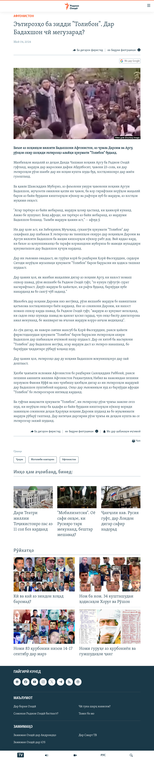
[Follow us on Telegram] (60, 682)
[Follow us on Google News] (17, 682)
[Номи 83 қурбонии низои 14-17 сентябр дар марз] (44, 626)
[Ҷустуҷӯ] (131, 755)
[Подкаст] (78, 682)
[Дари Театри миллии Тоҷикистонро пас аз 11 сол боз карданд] (33, 497)
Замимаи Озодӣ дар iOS (29, 742)
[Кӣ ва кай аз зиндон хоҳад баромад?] (44, 574)
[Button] (88, 50)
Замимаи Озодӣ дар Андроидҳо (35, 735)
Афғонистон (24, 16)
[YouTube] (75, 755)
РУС (103, 755)
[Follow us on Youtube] (34, 682)
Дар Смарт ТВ (88, 735)
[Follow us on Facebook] (25, 682)
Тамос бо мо (86, 713)
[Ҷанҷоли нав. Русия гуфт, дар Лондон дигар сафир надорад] (120, 497)
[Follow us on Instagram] (43, 682)
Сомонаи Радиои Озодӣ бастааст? (36, 713)
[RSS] (69, 682)
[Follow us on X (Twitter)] (51, 682)
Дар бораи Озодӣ (25, 706)
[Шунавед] (46, 755)
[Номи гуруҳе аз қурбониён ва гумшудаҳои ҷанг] (109, 626)
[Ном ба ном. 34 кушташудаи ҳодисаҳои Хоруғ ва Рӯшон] (109, 574)
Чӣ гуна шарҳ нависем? (94, 706)
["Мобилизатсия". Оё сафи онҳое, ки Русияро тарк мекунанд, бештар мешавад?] (77, 497)
